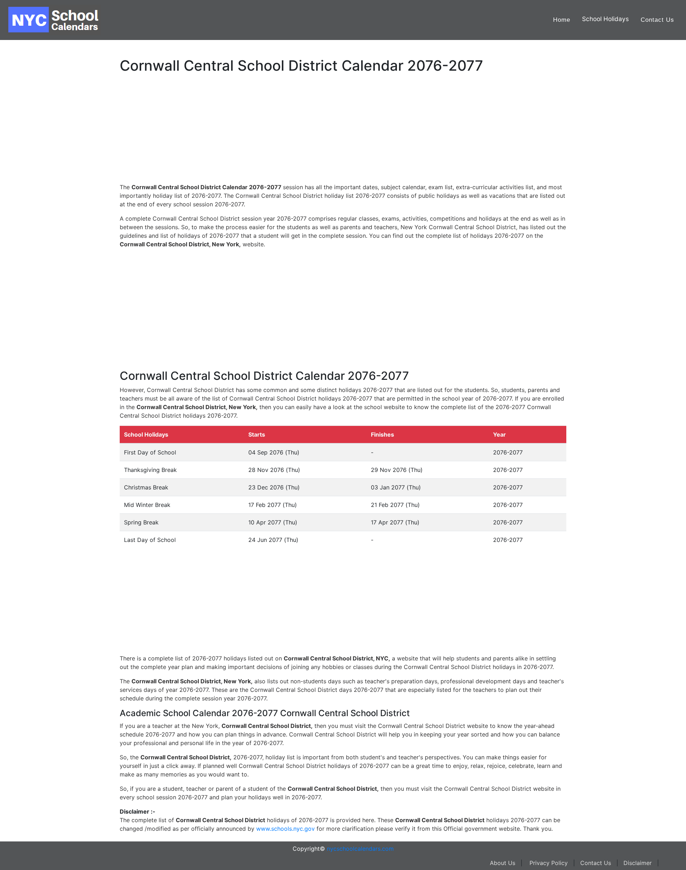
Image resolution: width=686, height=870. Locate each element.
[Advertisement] (41, 227)
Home (561, 19)
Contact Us (657, 19)
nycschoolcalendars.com (360, 848)
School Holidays (605, 18)
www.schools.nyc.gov (285, 828)
